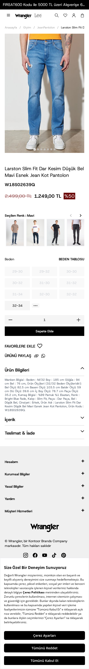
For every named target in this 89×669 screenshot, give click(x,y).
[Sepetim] (82, 15)
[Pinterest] (63, 556)
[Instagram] (25, 556)
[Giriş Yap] (74, 15)
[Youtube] (44, 556)
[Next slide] (80, 215)
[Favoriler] (65, 15)
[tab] (34, 149)
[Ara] (57, 15)
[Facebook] (35, 556)
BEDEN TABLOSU (71, 259)
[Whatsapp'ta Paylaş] (43, 356)
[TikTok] (54, 556)
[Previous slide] (71, 215)
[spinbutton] (44, 320)
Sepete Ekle (45, 331)
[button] (8, 15)
